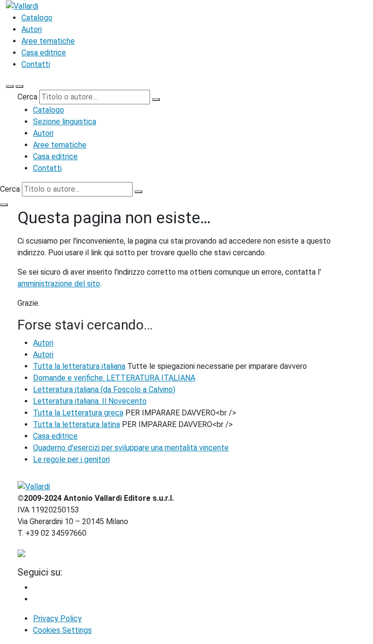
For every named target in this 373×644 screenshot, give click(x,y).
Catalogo (36, 17)
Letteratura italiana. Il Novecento (90, 401)
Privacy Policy (57, 618)
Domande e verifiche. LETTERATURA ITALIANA (114, 377)
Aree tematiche (48, 41)
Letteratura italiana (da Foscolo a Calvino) (104, 389)
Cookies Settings (62, 630)
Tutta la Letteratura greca (78, 412)
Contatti (35, 64)
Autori (31, 29)
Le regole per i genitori (71, 459)
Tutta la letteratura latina (76, 424)
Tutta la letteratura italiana (79, 366)
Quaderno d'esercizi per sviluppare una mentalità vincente (131, 447)
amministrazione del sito (58, 283)
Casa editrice (43, 52)
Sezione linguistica (64, 121)
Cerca (27, 96)
